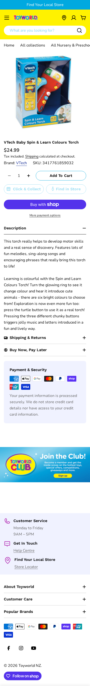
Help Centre (24, 550)
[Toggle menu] (7, 18)
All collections (32, 45)
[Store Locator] (64, 18)
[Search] (79, 30)
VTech (21, 163)
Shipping (31, 156)
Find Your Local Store (45, 4)
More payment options (45, 215)
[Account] (74, 18)
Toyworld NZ (29, 665)
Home (9, 45)
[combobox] (45, 30)
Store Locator (26, 567)
